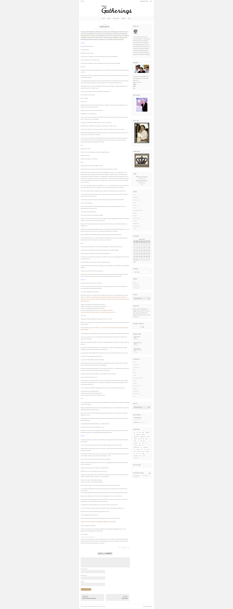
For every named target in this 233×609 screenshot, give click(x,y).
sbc (139, 453)
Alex (134, 86)
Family (134, 205)
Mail (84, 575)
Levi (134, 449)
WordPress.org (136, 287)
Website (82, 581)
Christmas (143, 434)
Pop (134, 453)
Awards (123, 18)
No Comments (111, 28)
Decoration (135, 197)
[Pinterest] (83, 1)
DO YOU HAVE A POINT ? (137, 337)
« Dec (134, 262)
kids (141, 447)
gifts (146, 443)
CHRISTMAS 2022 (137, 417)
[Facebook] (82, 1)
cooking (148, 436)
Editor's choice (136, 200)
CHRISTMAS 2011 (136, 436)
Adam (134, 84)
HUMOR (134, 215)
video (140, 455)
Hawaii (140, 445)
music (135, 451)
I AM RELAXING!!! (145, 475)
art (137, 432)
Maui (141, 449)
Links (129, 18)
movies (148, 449)
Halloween (135, 445)
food (143, 443)
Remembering (136, 226)
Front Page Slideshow (137, 210)
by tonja (104, 28)
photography (147, 451)
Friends (134, 207)
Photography (136, 223)
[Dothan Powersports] (141, 184)
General (105, 24)
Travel (134, 228)
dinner (146, 438)
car (134, 434)
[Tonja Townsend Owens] (141, 180)
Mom (144, 449)
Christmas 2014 (142, 436)
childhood (138, 434)
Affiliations (116, 18)
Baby (140, 432)
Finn (140, 443)
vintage (144, 455)
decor (139, 438)
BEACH (143, 432)
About (109, 18)
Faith (134, 202)
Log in (134, 282)
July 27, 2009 (96, 28)
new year (138, 451)
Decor (134, 194)
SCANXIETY (136, 422)
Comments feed (136, 285)
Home (103, 18)
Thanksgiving (136, 455)
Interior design (136, 218)
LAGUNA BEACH (145, 447)
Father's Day (136, 443)
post (137, 453)
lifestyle (137, 449)
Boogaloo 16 (147, 432)
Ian (134, 88)
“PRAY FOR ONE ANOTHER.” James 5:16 (137, 349)
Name (84, 569)
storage (143, 453)
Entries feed (135, 283)
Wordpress (150, 606)
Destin (142, 438)
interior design (136, 447)
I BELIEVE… (105, 26)
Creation (135, 438)
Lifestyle (135, 220)
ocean (143, 451)
